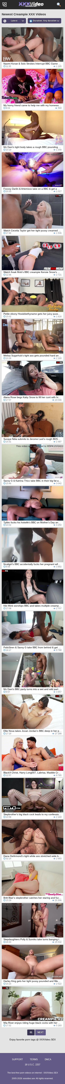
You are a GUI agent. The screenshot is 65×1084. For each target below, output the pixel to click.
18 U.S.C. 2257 (32, 1064)
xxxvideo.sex (29, 1078)
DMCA (48, 1059)
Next (40, 1032)
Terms (34, 1059)
